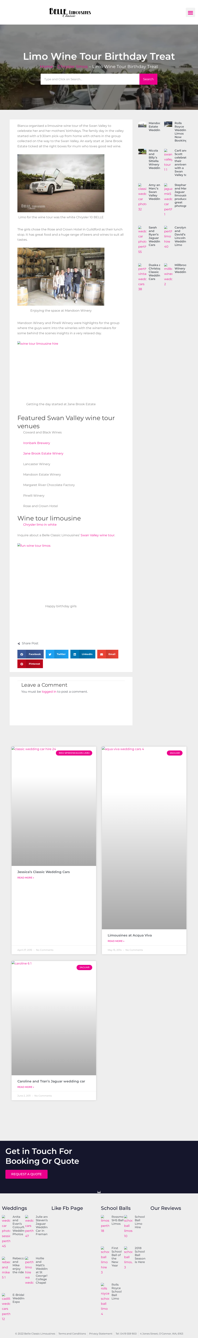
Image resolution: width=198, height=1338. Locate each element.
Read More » (25, 877)
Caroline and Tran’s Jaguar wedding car (51, 1081)
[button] (190, 12)
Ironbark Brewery (36, 443)
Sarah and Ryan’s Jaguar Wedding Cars (155, 236)
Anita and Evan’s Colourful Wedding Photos (19, 1225)
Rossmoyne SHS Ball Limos (120, 1220)
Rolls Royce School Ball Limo (117, 1291)
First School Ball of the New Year (117, 1256)
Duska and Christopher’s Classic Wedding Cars (159, 272)
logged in (49, 691)
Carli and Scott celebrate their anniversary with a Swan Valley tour (183, 163)
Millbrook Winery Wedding (182, 268)
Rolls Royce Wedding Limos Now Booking (181, 131)
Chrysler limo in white (40, 524)
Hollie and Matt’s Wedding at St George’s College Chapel (42, 1270)
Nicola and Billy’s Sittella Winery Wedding (155, 159)
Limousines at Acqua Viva (130, 935)
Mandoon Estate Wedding (156, 126)
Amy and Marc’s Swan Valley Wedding (155, 192)
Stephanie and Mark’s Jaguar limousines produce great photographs (184, 195)
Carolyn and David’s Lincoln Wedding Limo (181, 236)
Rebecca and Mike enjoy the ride (19, 1265)
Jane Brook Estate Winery (43, 453)
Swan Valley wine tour (97, 535)
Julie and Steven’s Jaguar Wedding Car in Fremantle (43, 1225)
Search (148, 79)
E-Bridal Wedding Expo (19, 1298)
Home (46, 66)
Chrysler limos (72, 66)
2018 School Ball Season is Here (140, 1255)
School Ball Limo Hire (140, 1222)
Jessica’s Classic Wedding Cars (43, 872)
